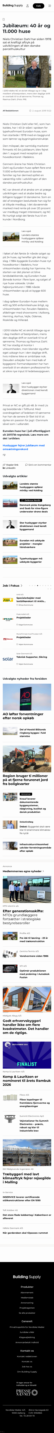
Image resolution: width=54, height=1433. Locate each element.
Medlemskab (27, 1297)
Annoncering (27, 1303)
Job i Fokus (11, 585)
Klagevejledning (27, 1337)
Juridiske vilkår (27, 1332)
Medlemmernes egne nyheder (22, 871)
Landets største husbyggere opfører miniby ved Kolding (33, 238)
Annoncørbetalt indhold (27, 1342)
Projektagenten (27, 1308)
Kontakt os (27, 1361)
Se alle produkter (27, 1313)
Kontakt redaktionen (27, 1356)
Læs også (26, 231)
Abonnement (27, 1292)
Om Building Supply (27, 1371)
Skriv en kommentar (39, 465)
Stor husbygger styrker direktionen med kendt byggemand (35, 390)
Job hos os (27, 1366)
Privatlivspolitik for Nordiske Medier (27, 1327)
